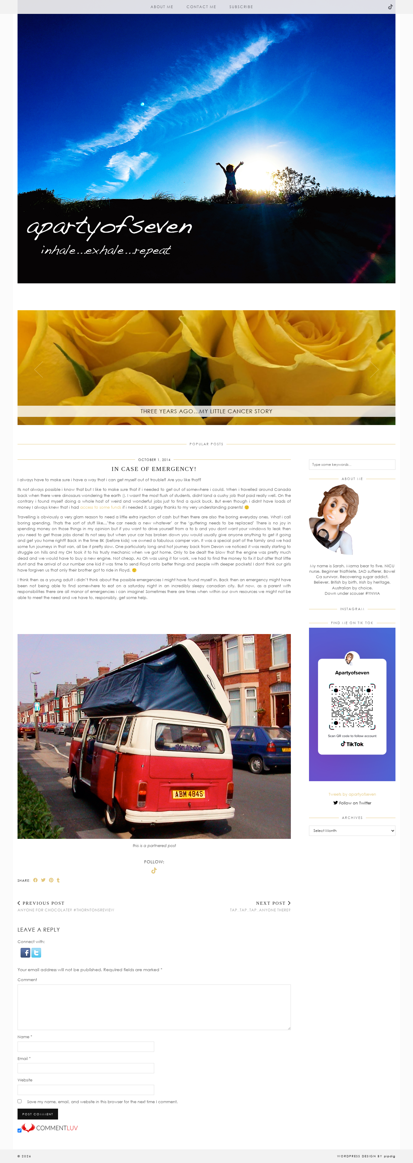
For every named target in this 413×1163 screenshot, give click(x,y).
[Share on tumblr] (58, 880)
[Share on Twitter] (43, 880)
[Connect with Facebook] (26, 956)
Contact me (201, 7)
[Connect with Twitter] (36, 956)
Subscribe (241, 7)
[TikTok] (390, 7)
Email (24, 1058)
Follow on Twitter (354, 803)
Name (25, 1036)
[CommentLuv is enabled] (49, 1131)
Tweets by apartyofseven (352, 794)
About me (162, 7)
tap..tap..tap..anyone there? (260, 906)
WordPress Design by (366, 1156)
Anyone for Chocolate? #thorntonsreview (66, 906)
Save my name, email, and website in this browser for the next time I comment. (102, 1101)
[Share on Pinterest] (51, 880)
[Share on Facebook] (36, 880)
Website (25, 1080)
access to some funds (100, 507)
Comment (27, 979)
